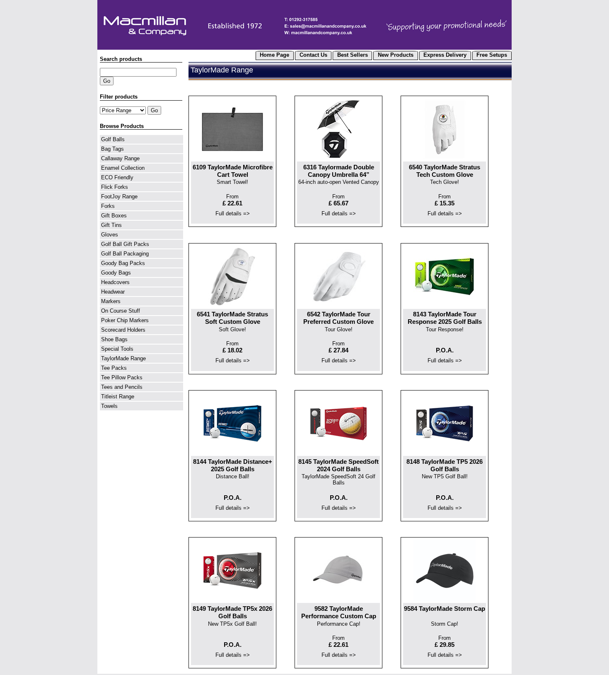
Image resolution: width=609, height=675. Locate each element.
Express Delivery (444, 55)
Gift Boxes (114, 215)
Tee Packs (114, 368)
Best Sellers (352, 55)
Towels (109, 406)
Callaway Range (120, 158)
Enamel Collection (123, 168)
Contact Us (313, 55)
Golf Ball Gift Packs (125, 244)
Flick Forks (114, 187)
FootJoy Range (119, 196)
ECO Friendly (117, 177)
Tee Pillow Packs (122, 377)
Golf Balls (113, 139)
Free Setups (491, 55)
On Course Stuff (120, 311)
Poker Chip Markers (125, 320)
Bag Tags (112, 149)
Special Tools (117, 349)
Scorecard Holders (123, 330)
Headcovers (115, 282)
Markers (111, 301)
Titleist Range (117, 396)
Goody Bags (116, 273)
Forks (108, 206)
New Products (395, 55)
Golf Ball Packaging (125, 254)
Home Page (274, 55)
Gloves (109, 234)
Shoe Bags (114, 339)
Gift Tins (111, 225)
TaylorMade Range (123, 358)
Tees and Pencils (122, 387)
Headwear (113, 292)
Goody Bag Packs (123, 263)
